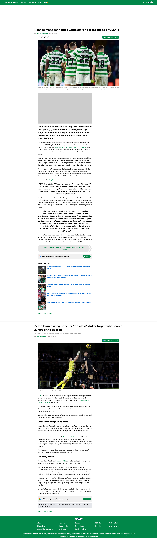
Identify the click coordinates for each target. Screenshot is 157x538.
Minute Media (28, 533)
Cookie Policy (97, 526)
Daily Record (53, 180)
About (40, 2)
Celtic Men (23, 2)
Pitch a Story (41, 526)
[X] (146, 2)
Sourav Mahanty (42, 33)
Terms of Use (79, 526)
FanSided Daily (114, 523)
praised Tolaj (61, 461)
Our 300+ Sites (97, 523)
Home (39, 313)
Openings (62, 523)
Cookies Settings (80, 529)
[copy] (48, 37)
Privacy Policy (63, 526)
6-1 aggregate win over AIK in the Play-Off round (70, 147)
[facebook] (143, 2)
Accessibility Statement (45, 529)
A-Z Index (62, 529)
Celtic (39, 396)
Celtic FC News (47, 313)
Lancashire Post (68, 437)
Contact (77, 523)
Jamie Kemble (41, 336)
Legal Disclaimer (114, 526)
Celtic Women (32, 2)
